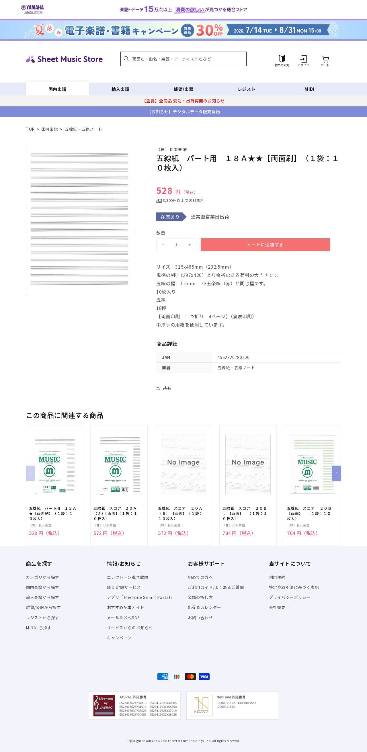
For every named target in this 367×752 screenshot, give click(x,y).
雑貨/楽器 (184, 89)
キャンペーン (119, 637)
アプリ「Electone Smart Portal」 (141, 597)
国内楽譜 (57, 89)
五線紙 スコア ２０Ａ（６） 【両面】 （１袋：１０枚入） (180, 513)
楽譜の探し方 (200, 597)
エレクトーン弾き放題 (128, 577)
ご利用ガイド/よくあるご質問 (216, 587)
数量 (160, 233)
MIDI (309, 89)
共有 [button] (167, 388)
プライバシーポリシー (290, 597)
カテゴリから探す (42, 577)
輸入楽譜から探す (42, 597)
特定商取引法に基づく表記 (294, 587)
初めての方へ (200, 577)
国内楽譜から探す (42, 587)
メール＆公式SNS (123, 617)
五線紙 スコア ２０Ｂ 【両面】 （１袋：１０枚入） (309, 513)
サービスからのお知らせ (130, 627)
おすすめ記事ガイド (126, 607)
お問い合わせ (200, 617)
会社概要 (277, 607)
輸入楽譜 (120, 89)
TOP (30, 129)
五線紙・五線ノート (83, 129)
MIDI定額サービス (124, 587)
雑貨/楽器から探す (43, 607)
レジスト (246, 89)
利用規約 (277, 577)
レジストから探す (42, 617)
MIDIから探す (39, 627)
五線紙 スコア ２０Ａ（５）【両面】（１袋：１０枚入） (115, 513)
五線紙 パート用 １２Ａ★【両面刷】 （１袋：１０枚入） (52, 513)
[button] (183, 59)
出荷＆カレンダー (204, 607)
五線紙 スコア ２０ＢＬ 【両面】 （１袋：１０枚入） (245, 513)
